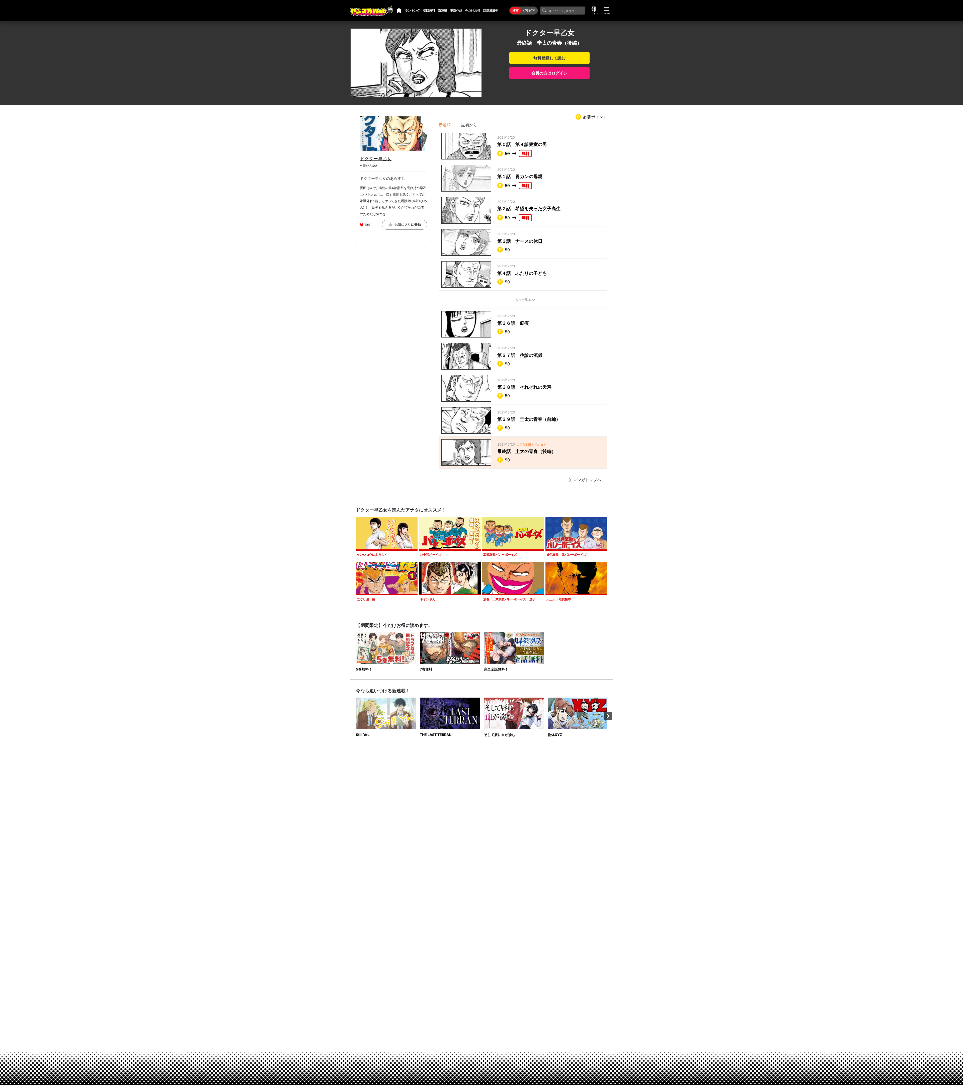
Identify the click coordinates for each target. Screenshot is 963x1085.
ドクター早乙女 (375, 158)
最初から (469, 124)
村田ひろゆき (369, 166)
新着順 (445, 124)
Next (608, 716)
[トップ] (399, 11)
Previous (355, 716)
